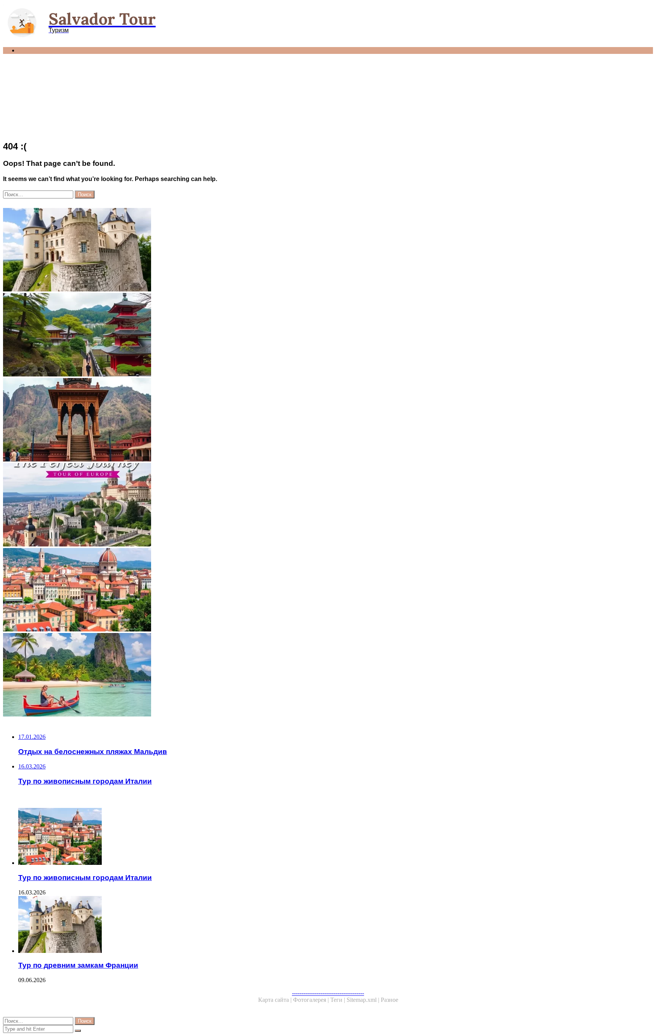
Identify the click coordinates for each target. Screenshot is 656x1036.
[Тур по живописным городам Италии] (231, 590)
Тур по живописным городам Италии (85, 878)
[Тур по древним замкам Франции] (231, 250)
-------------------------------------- (328, 993)
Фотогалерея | (311, 1000)
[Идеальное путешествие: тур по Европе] (231, 505)
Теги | (338, 1000)
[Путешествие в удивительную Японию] (231, 335)
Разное (389, 1000)
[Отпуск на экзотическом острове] (231, 675)
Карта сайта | (275, 1000)
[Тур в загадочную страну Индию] (231, 420)
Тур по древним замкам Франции (78, 965)
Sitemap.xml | (364, 1000)
